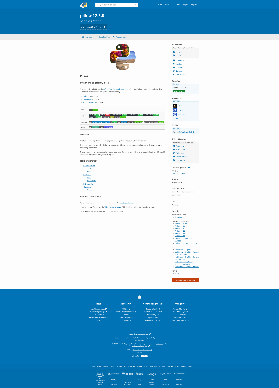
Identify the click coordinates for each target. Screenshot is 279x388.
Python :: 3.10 (180, 226)
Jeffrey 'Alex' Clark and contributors (116, 89)
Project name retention (97, 317)
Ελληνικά (139, 366)
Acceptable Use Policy (179, 320)
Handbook (90, 171)
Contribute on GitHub (152, 312)
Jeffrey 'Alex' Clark (185, 132)
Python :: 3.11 (180, 228)
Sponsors (176, 4)
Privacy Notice (179, 317)
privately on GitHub (126, 203)
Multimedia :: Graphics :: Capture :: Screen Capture (187, 258)
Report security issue (180, 312)
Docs (167, 4)
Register (194, 4)
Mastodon (179, 71)
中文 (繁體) (162, 366)
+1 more (176, 118)
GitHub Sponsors (89, 102)
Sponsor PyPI (153, 317)
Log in (185, 4)
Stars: (180, 149)
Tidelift (86, 96)
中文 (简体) (153, 366)
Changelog (87, 187)
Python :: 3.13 (180, 233)
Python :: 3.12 (180, 231)
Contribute (87, 175)
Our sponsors (126, 320)
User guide (98, 315)
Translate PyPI (152, 315)
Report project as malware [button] (185, 280)
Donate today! (139, 340)
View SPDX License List (180, 173)
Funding (178, 64)
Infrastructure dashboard (125, 312)
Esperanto (183, 366)
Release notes (88, 184)
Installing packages (98, 309)
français (105, 366)
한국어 (190, 366)
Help (160, 4)
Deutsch (146, 366)
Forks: (180, 153)
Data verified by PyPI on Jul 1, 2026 (183, 48)
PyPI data (176, 84)
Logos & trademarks (126, 317)
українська (131, 366)
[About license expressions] (189, 168)
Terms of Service (179, 309)
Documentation (89, 166)
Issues (89, 178)
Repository (180, 146)
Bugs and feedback (153, 309)
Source (178, 55)
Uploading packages (97, 312)
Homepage (179, 67)
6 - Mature (178, 217)
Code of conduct (179, 315)
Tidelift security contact (113, 207)
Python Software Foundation (138, 346)
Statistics (126, 315)
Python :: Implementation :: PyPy (186, 243)
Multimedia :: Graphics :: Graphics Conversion (183, 263)
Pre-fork (90, 190)
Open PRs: (180, 160)
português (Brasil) (121, 366)
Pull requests (91, 181)
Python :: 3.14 (180, 236)
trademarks (159, 344)
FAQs (98, 320)
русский (170, 366)
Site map (139, 352)
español (99, 366)
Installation (91, 168)
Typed (177, 273)
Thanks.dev (87, 99)
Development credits (152, 320)
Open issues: (181, 156)
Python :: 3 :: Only (181, 223)
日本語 (112, 366)
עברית (177, 366)
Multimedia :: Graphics (183, 249)
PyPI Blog (125, 309)
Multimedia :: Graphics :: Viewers (187, 267)
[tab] (87, 37)
